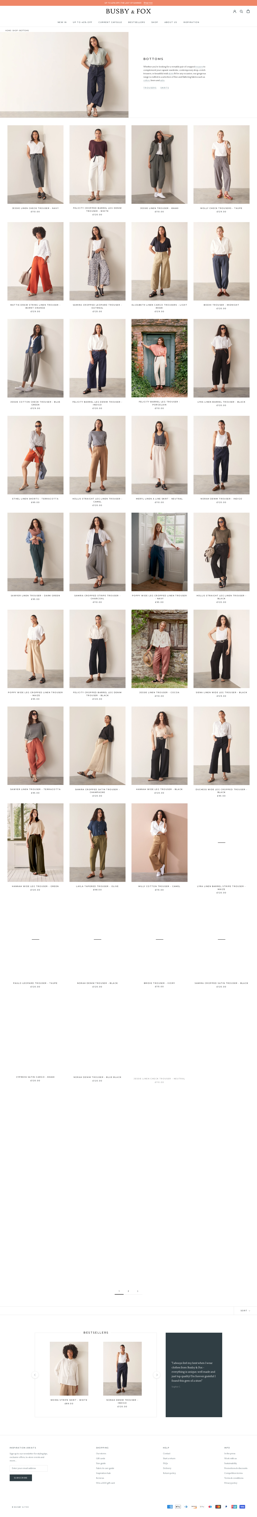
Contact (166, 1453)
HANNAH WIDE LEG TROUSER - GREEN (35, 886)
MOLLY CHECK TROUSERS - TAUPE (221, 208)
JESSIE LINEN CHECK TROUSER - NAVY (35, 208)
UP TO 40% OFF (82, 22)
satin (162, 80)
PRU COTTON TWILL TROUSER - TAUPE (159, 1171)
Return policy (169, 1473)
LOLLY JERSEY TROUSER (159, 1265)
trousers (199, 67)
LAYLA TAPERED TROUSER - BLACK (35, 1265)
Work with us (230, 1458)
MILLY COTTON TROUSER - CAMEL (159, 886)
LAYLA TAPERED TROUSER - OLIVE (97, 886)
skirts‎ (164, 88)
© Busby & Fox (20, 1507)
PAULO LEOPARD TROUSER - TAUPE (35, 983)
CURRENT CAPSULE (110, 22)
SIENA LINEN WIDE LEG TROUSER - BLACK (221, 692)
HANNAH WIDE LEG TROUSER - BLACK (159, 789)
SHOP (154, 22)
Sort (244, 1310)
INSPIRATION (191, 22)
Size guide (101, 1463)
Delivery (167, 1468)
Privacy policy (230, 1483)
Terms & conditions (233, 1478)
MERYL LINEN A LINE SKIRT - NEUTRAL (159, 499)
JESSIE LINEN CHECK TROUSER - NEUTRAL (159, 1077)
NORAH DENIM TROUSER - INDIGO (221, 499)
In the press (229, 1453)
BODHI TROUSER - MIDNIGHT (221, 305)
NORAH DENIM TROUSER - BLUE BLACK (98, 1077)
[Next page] (137, 1291)
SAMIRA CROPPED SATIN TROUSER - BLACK (221, 983)
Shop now (148, 3)
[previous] (35, 1375)
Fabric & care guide (105, 1468)
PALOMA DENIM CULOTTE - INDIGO (221, 1077)
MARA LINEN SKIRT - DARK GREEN (35, 1171)
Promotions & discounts (235, 1468)
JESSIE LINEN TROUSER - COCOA (159, 692)
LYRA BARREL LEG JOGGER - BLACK (221, 1265)
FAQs (165, 1463)
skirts (171, 73)
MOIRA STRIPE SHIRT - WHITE (69, 1400)
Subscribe (21, 1478)
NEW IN (62, 22)
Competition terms (233, 1473)
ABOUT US (170, 22)
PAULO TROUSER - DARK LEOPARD (97, 1265)
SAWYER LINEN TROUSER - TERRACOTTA (35, 789)
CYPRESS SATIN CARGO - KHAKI (35, 1077)
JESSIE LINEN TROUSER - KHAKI (159, 208)
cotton (146, 80)
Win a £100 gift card (105, 1483)
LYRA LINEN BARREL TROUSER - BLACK (221, 402)
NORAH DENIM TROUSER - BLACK (97, 983)
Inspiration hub (103, 1473)
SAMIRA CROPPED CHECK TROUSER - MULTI (97, 1171)
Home (8, 30)
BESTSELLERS (136, 22)
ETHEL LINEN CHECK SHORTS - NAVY (221, 1171)
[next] (156, 1375)
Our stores (101, 1453)
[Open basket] (248, 11)
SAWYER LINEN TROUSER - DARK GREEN (35, 595)
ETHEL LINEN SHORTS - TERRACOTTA (35, 499)
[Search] (241, 11)
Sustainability (230, 1463)
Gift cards (100, 1458)
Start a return (169, 1458)
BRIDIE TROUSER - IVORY (159, 983)
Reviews (100, 1478)
